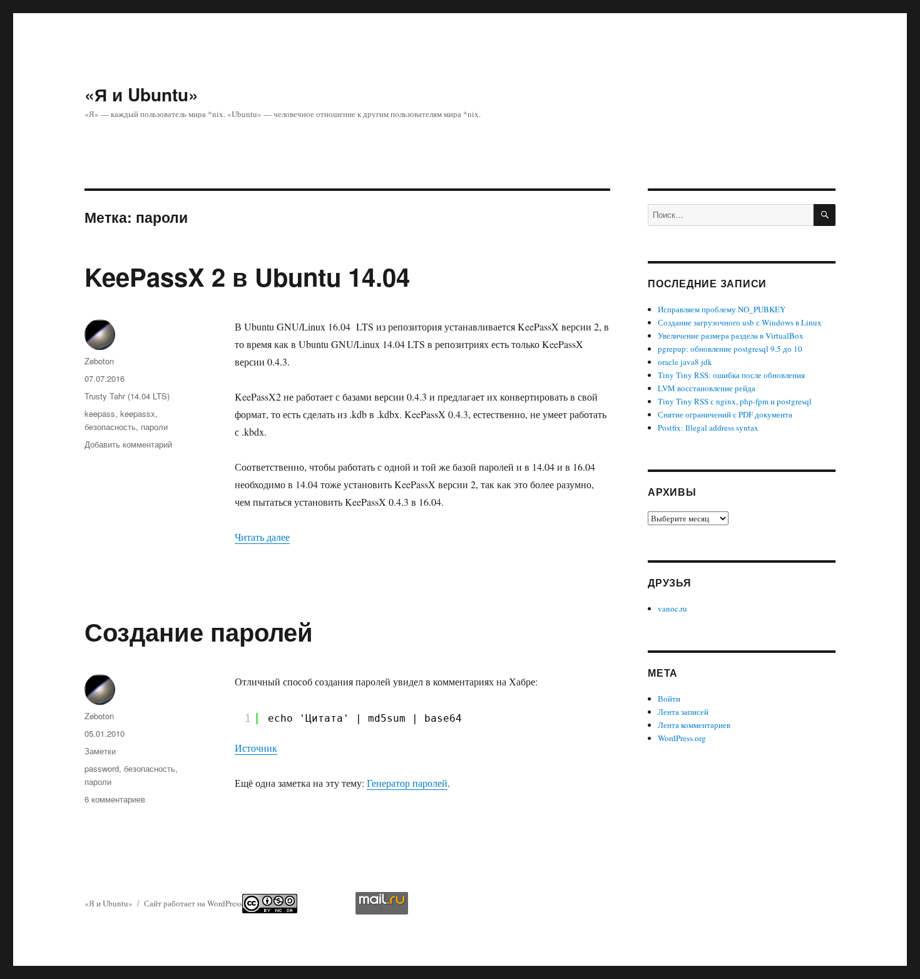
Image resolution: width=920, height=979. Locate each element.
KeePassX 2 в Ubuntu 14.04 (247, 276)
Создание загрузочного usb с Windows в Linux (740, 322)
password (101, 768)
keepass (99, 413)
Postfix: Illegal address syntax (708, 427)
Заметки (100, 751)
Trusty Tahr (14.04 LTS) (127, 396)
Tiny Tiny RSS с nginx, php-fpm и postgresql (735, 401)
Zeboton (99, 361)
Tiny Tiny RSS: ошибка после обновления (731, 375)
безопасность (110, 427)
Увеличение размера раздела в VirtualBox (731, 335)
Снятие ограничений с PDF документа (725, 414)
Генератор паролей (407, 782)
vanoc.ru (672, 608)
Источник (256, 747)
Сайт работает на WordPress (193, 903)
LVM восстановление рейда (706, 388)
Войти (669, 698)
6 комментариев (114, 799)
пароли (154, 427)
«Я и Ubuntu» (141, 94)
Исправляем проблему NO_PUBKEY (721, 309)
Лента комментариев (694, 724)
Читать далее (262, 536)
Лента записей (683, 711)
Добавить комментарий (128, 444)
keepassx (137, 413)
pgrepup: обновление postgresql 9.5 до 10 (730, 348)
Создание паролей (198, 631)
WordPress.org (682, 738)
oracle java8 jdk (685, 361)
